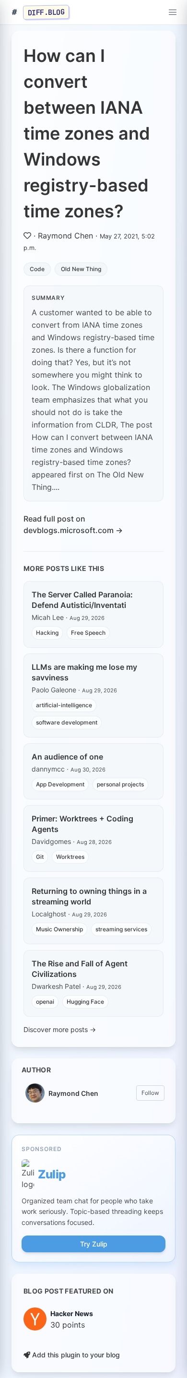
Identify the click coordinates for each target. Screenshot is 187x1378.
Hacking (47, 632)
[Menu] (172, 12)
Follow (150, 1092)
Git (40, 856)
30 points (67, 1325)
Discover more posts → (59, 1029)
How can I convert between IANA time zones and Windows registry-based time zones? (86, 133)
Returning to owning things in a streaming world (89, 896)
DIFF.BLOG (46, 12)
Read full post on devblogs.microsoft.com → (73, 524)
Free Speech (88, 632)
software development (66, 722)
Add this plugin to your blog (75, 1355)
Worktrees (70, 856)
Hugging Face (85, 1001)
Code (37, 269)
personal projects (120, 784)
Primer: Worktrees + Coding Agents (82, 824)
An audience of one (67, 756)
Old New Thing (81, 269)
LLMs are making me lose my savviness (84, 672)
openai (45, 1001)
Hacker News (71, 1313)
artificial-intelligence (64, 705)
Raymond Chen (65, 235)
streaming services (121, 929)
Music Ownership (59, 929)
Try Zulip (93, 1244)
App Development (60, 784)
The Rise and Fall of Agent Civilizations (80, 969)
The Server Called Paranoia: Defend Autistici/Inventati (82, 600)
